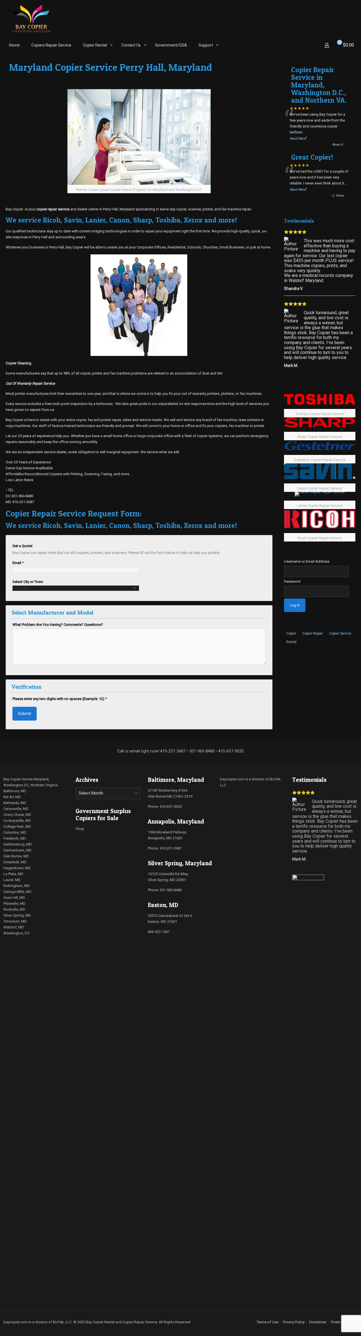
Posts (335, 1322)
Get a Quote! (22, 546)
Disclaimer (317, 1322)
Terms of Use (267, 1322)
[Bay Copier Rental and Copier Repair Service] (31, 18)
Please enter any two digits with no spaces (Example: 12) (59, 699)
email (135, 751)
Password (292, 581)
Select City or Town (27, 582)
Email (18, 563)
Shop (80, 829)
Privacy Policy (294, 1322)
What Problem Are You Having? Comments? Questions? (57, 624)
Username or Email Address (306, 561)
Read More (298, 138)
